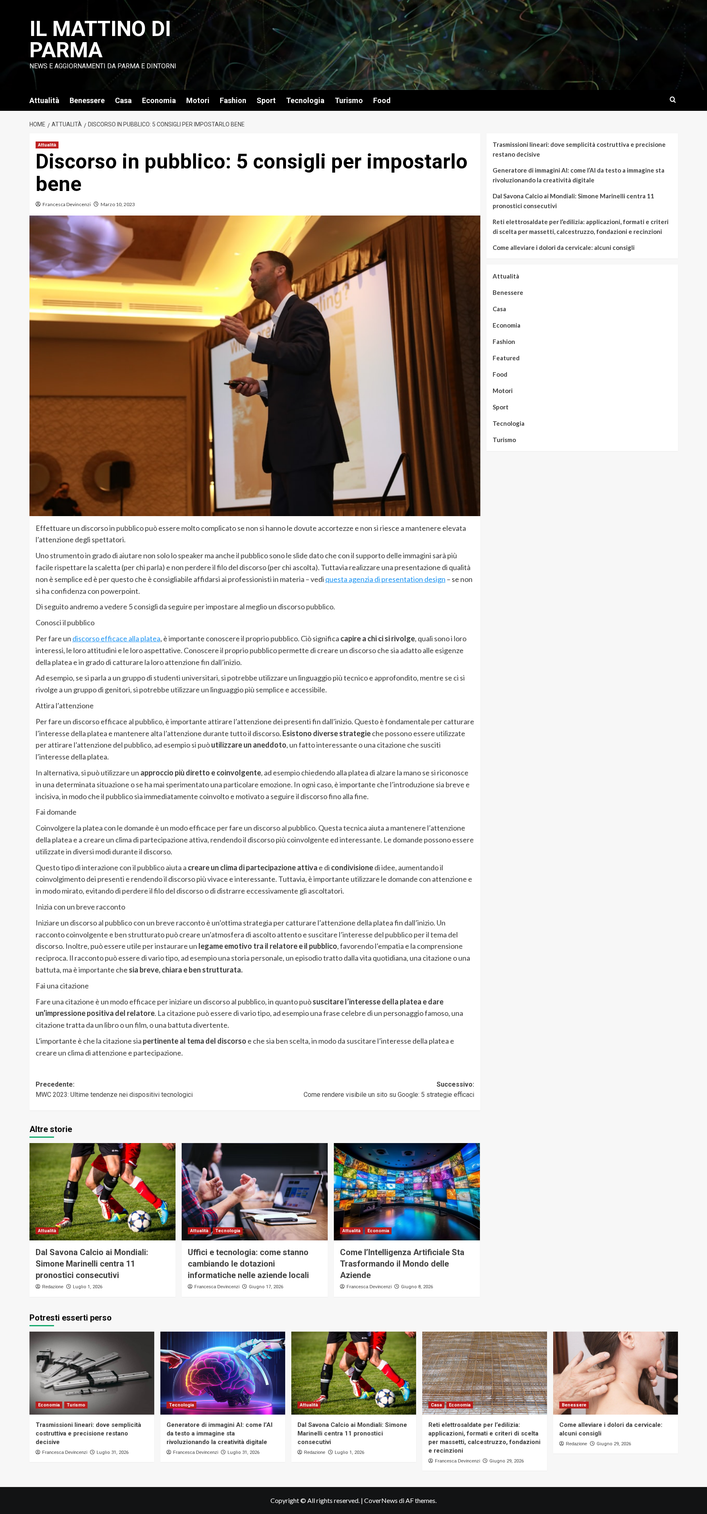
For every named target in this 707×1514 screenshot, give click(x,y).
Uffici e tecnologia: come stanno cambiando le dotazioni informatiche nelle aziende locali (248, 1263)
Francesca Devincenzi (67, 204)
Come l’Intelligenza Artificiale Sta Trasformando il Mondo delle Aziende (402, 1263)
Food (382, 100)
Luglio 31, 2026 (112, 1452)
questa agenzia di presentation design (385, 579)
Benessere (87, 100)
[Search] (673, 100)
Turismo (349, 100)
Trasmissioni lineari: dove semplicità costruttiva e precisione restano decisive (579, 149)
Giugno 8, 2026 (417, 1286)
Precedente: (114, 1089)
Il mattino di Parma (100, 39)
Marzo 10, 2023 (118, 204)
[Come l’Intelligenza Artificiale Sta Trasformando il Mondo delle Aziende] (407, 1191)
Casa (123, 100)
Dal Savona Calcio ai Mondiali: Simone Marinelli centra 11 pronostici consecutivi (92, 1263)
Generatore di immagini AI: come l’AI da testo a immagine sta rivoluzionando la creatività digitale (578, 175)
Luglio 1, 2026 (87, 1286)
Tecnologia (305, 100)
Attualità (44, 100)
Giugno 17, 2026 (266, 1286)
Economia (159, 100)
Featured (506, 358)
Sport (266, 100)
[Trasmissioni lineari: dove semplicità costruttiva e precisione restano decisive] (91, 1373)
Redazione (52, 1286)
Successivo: (389, 1089)
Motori (197, 100)
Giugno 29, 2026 (506, 1461)
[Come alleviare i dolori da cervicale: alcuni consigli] (615, 1373)
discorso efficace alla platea (116, 638)
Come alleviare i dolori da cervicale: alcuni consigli (564, 247)
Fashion (233, 100)
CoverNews (381, 1500)
